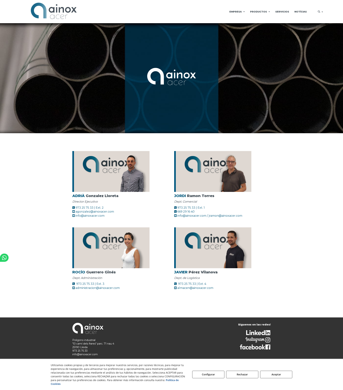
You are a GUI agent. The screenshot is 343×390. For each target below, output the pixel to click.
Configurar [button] (208, 374)
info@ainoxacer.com (90, 215)
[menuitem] (237, 11)
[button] (53, 11)
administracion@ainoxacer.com (97, 288)
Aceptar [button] (276, 374)
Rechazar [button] (242, 374)
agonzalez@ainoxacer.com (95, 211)
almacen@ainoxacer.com (195, 288)
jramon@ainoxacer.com (225, 215)
